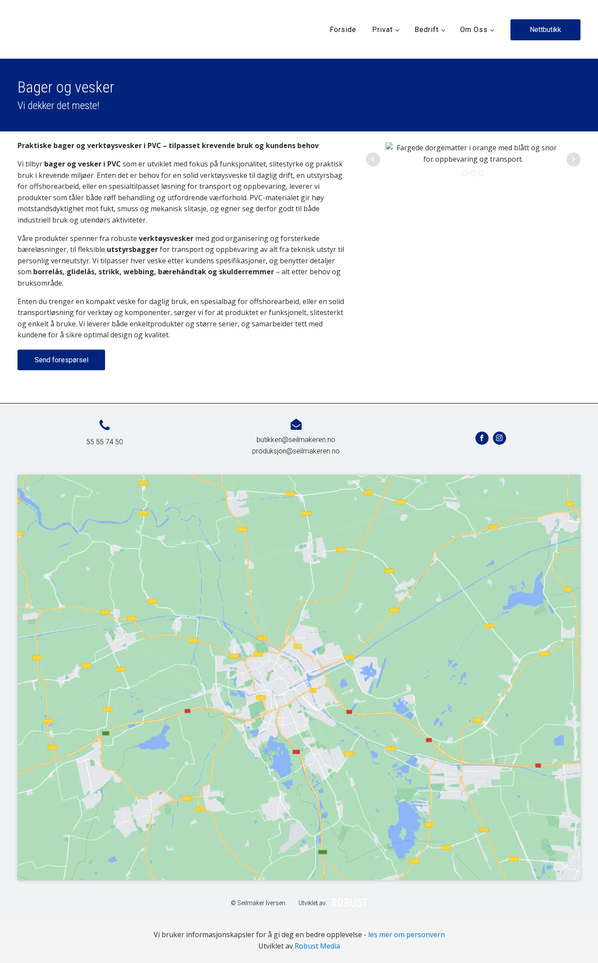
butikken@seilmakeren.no (296, 439)
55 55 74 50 (104, 442)
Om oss (474, 29)
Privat (382, 29)
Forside (343, 29)
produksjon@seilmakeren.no (296, 451)
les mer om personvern (406, 934)
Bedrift (427, 29)
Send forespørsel (61, 360)
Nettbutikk (545, 29)
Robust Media (317, 946)
